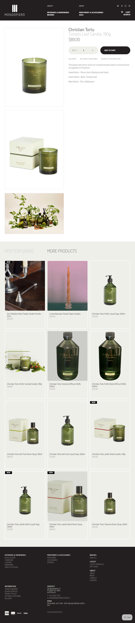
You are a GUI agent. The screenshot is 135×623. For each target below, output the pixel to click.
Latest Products (97, 564)
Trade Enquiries (11, 589)
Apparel (50, 562)
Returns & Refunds (89, 59)
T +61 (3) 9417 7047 (53, 595)
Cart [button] (128, 12)
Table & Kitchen (11, 567)
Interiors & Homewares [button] (58, 12)
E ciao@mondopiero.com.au (58, 598)
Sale (81, 15)
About (50, 6)
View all (93, 558)
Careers (93, 580)
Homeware (9, 565)
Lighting (8, 562)
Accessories (52, 560)
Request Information (110, 59)
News (81, 6)
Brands (50, 15)
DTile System (10, 558)
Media (92, 575)
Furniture (9, 560)
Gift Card (94, 566)
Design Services (11, 591)
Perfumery (51, 558)
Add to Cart (109, 50)
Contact (93, 578)
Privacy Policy (11, 594)
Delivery (72, 59)
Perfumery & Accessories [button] (91, 12)
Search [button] (126, 15)
